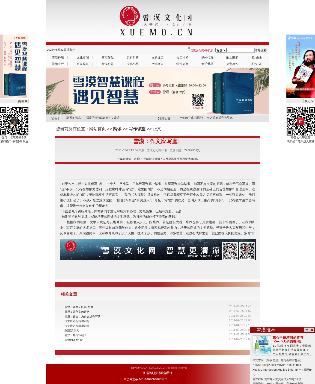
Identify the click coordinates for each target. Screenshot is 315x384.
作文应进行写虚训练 (77, 321)
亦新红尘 (157, 57)
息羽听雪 (133, 57)
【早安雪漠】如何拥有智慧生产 (283, 360)
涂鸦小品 (133, 64)
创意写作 (232, 64)
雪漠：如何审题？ (76, 335)
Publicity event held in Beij (284, 364)
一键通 (135, 159)
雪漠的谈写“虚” (74, 340)
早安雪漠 (258, 360)
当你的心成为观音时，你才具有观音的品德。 (207, 117)
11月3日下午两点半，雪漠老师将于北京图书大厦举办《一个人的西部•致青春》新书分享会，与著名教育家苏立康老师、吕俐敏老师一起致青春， (282, 350)
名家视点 (83, 64)
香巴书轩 (257, 64)
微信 (128, 159)
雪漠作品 (108, 57)
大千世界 (207, 64)
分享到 (121, 159)
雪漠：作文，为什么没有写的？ (84, 316)
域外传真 (207, 57)
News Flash (260, 364)
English (257, 57)
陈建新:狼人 (72, 330)
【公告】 (54, 118)
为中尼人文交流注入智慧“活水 (282, 379)
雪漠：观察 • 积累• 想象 (79, 307)
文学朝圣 (157, 64)
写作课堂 (137, 128)
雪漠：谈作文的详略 (77, 311)
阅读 (117, 128)
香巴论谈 (182, 57)
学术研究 (182, 64)
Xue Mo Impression (265, 369)
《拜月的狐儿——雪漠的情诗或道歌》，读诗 (91, 117)
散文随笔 (232, 57)
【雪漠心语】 (164, 118)
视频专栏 (58, 64)
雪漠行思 (108, 64)
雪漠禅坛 (58, 57)
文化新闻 (83, 57)
